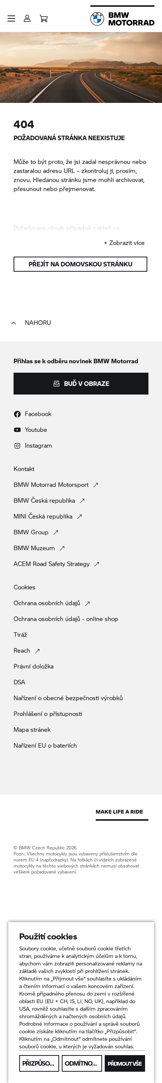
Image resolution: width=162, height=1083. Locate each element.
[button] (11, 18)
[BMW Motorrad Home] (122, 19)
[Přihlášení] (27, 16)
